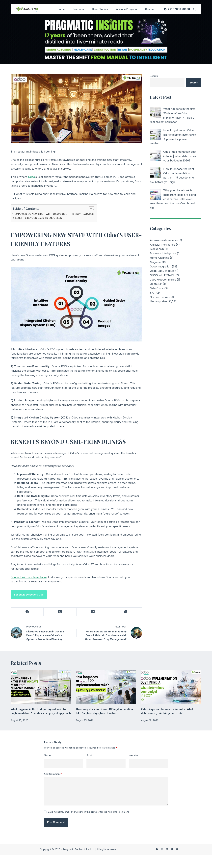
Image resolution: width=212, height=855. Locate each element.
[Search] (194, 9)
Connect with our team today (29, 577)
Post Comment (56, 822)
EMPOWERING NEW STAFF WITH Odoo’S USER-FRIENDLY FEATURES (54, 213)
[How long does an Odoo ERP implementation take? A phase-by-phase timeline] (155, 134)
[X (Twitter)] (60, 612)
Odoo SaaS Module (162, 270)
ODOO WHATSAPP (162, 275)
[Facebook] (27, 612)
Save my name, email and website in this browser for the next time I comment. (88, 811)
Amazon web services (164, 240)
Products (78, 9)
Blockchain (157, 249)
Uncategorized (159, 301)
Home (61, 9)
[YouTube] (172, 849)
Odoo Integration (160, 266)
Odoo (31, 177)
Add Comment (53, 774)
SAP (153, 292)
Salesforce (156, 288)
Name (48, 755)
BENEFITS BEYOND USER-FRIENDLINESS (38, 217)
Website (133, 755)
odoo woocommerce (163, 279)
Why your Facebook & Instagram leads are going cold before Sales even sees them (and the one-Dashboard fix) (173, 199)
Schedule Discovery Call (28, 594)
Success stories (160, 297)
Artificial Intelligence (162, 244)
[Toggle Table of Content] (90, 209)
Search (154, 76)
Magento (155, 262)
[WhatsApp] (125, 612)
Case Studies (100, 9)
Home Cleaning (159, 257)
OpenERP (156, 283)
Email (90, 755)
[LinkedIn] (93, 612)
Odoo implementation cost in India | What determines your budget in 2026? (179, 156)
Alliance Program (126, 9)
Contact (150, 9)
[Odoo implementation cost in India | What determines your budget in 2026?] (155, 155)
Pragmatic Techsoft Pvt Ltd (79, 849)
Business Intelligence (163, 253)
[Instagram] (177, 849)
